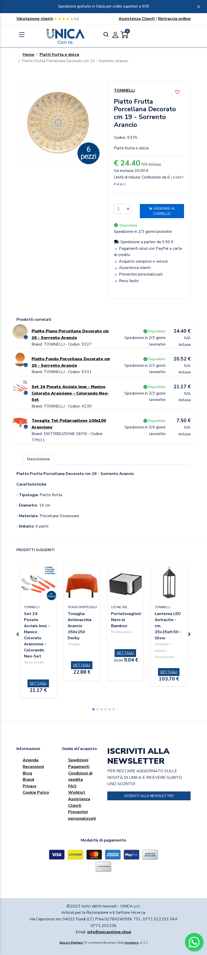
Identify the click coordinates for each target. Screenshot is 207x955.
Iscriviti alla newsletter (149, 795)
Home (28, 54)
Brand (28, 779)
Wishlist (76, 792)
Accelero (132, 943)
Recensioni (33, 766)
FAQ (72, 786)
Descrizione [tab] (38, 459)
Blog (27, 773)
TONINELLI (124, 90)
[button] (93, 709)
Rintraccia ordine (174, 18)
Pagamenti (78, 766)
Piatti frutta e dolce (59, 54)
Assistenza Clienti (137, 18)
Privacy (29, 786)
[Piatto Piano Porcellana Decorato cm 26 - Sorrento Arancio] (20, 331)
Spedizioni (78, 760)
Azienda (30, 760)
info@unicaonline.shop (109, 932)
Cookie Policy (36, 792)
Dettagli (38, 683)
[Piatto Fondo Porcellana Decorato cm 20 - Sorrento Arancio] (20, 359)
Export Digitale (71, 943)
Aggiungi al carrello (163, 211)
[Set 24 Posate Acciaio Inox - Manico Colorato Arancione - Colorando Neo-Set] (20, 387)
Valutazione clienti (34, 18)
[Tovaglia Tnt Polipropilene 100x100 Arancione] (20, 421)
